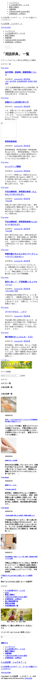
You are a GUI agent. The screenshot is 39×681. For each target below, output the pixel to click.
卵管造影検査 (11, 141)
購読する (4, 643)
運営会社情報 (10, 603)
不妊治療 (8, 201)
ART (7, 81)
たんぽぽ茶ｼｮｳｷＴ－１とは (19, 5)
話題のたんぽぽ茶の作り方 (17, 102)
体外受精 (12, 81)
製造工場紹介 (14, 7)
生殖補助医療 (22, 81)
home (7, 592)
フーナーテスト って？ (16, 312)
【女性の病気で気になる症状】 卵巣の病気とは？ (20, 515)
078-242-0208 (6, 27)
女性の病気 (9, 291)
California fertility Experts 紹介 (19, 11)
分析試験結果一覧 (11, 605)
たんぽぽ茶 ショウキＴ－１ (11, 24)
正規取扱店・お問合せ (17, 14)
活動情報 (12, 9)
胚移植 (30, 81)
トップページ (14, 3)
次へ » (7, 360)
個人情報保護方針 (11, 601)
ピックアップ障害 (13, 166)
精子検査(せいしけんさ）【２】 (19, 337)
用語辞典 (27, 79)
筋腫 (16, 291)
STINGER (28, 678)
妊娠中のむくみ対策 (11, 460)
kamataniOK (18, 79)
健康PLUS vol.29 (11, 485)
